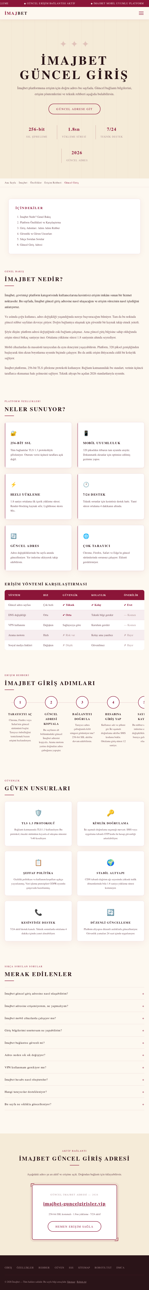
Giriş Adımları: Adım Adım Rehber (40, 228)
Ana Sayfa (10, 182)
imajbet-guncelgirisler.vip (74, 1203)
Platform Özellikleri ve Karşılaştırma (40, 222)
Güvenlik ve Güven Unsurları (36, 233)
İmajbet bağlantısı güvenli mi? (74, 1042)
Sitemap (84, 1267)
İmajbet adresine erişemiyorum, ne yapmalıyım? (74, 1005)
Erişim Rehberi (53, 182)
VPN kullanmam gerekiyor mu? (74, 1067)
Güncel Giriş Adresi (31, 244)
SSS (71, 1267)
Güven (59, 1267)
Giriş (8, 1267)
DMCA (120, 1267)
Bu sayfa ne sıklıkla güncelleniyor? (74, 1104)
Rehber (44, 1267)
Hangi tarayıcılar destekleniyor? (74, 1091)
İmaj (16, 13)
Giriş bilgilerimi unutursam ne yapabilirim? (74, 1030)
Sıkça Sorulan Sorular (32, 239)
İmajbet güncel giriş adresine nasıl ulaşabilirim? (74, 993)
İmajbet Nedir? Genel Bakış (35, 217)
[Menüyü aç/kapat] (141, 13)
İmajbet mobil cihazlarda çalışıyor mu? (74, 1018)
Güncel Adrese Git (74, 109)
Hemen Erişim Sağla (74, 1226)
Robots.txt (103, 1267)
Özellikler (36, 182)
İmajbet (23, 182)
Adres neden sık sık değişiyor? (74, 1054)
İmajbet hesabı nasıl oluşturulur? (74, 1079)
